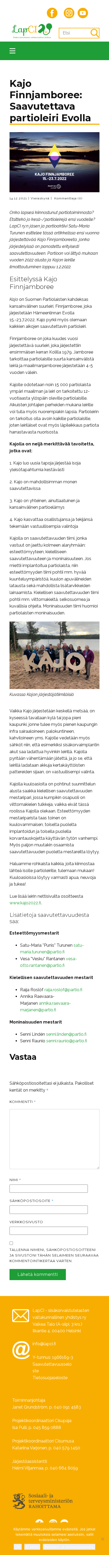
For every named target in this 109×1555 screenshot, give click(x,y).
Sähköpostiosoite (32, 1200)
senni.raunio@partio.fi (66, 1040)
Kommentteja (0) (67, 198)
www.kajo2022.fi (25, 902)
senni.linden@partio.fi (66, 1034)
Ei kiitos (32, 1547)
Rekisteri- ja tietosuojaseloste (69, 1547)
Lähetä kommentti (37, 1274)
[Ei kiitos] (102, 1538)
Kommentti (23, 1101)
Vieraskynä (40, 198)
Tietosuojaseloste (50, 1377)
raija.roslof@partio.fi (63, 989)
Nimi (15, 1179)
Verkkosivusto (26, 1222)
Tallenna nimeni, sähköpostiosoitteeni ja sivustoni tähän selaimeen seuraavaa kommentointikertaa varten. (54, 1255)
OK (17, 1547)
